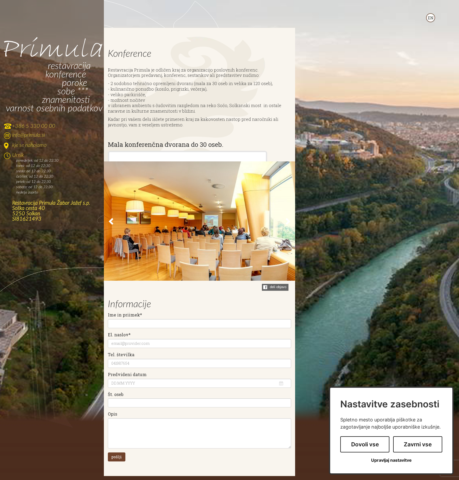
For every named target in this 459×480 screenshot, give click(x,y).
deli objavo (278, 287)
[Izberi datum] (281, 383)
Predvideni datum (127, 374)
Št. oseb (116, 394)
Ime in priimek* (125, 315)
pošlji (116, 456)
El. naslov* (119, 334)
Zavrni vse (418, 444)
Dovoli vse (365, 444)
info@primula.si (28, 135)
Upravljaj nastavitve (391, 460)
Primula (53, 47)
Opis (112, 414)
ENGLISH (430, 17)
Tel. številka (121, 354)
